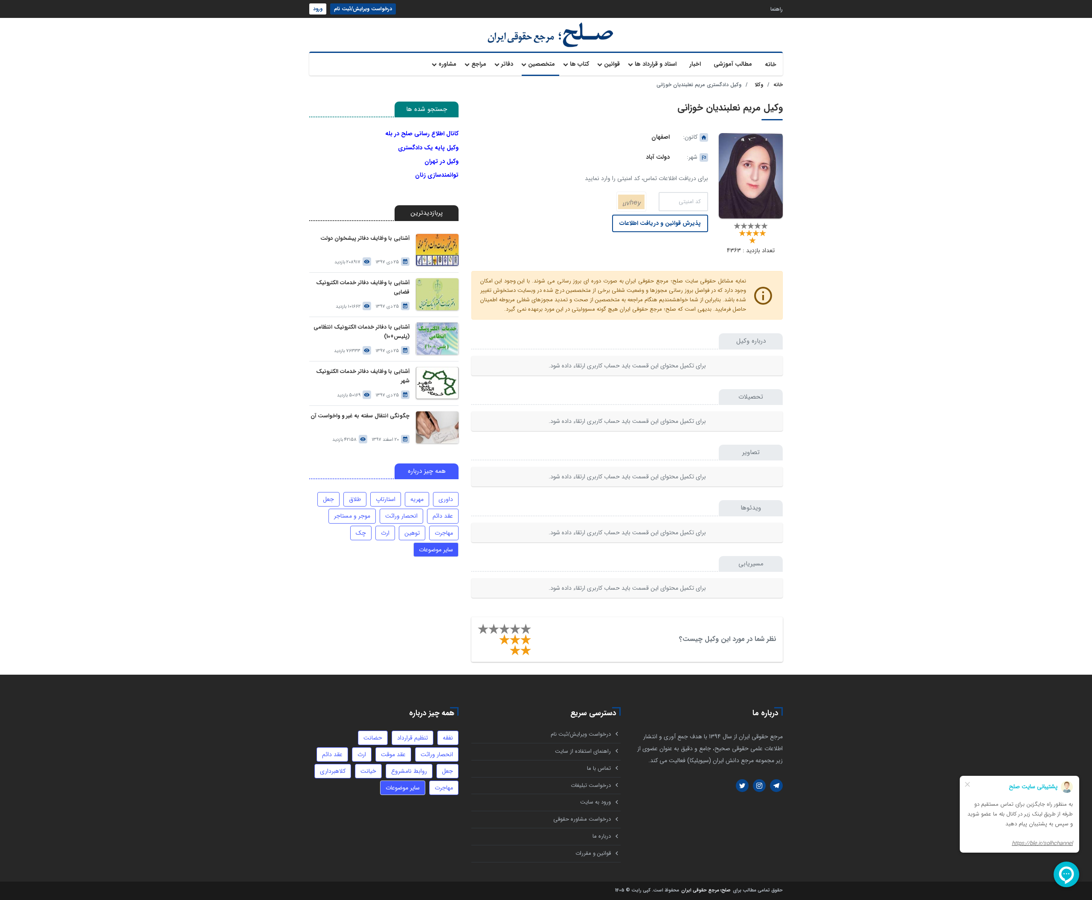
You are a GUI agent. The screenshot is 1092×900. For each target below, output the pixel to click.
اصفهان (660, 137)
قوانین (612, 64)
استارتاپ (385, 499)
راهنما (776, 9)
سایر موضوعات (436, 549)
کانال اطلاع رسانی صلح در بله (422, 133)
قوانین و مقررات (593, 853)
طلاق (355, 499)
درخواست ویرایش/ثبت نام (363, 9)
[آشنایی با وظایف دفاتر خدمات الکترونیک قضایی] (437, 294)
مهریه (417, 499)
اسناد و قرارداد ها (656, 64)
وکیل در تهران (441, 161)
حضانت (372, 738)
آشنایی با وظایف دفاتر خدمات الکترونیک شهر (363, 376)
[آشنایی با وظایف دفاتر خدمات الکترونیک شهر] (437, 383)
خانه (770, 64)
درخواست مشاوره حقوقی (582, 819)
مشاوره (447, 64)
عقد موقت (393, 754)
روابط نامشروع (409, 771)
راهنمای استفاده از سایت (583, 751)
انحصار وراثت (401, 516)
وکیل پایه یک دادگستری (428, 147)
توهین (412, 533)
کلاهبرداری (333, 771)
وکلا (759, 85)
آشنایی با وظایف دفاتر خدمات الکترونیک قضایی (363, 287)
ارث (385, 533)
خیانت (368, 771)
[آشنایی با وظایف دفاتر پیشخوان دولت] (437, 250)
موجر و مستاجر (352, 516)
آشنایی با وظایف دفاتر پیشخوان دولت (365, 238)
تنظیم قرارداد (412, 738)
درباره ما (601, 836)
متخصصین (541, 64)
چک (361, 533)
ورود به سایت (595, 802)
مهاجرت (444, 533)
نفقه (448, 738)
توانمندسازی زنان (437, 175)
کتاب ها (579, 64)
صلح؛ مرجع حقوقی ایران (706, 891)
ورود (317, 9)
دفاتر (507, 64)
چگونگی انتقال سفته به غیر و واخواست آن (360, 415)
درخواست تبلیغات (591, 785)
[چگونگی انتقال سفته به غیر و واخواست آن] (437, 427)
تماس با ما (599, 768)
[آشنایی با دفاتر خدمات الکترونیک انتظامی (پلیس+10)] (437, 339)
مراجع (478, 64)
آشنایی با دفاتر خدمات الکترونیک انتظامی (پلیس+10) (362, 332)
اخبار (695, 64)
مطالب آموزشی (733, 64)
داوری (446, 499)
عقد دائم (443, 516)
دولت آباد (658, 157)
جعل (328, 499)
